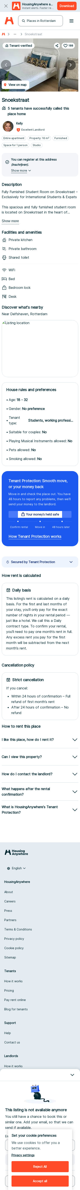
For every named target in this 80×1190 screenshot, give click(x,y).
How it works (13, 981)
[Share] (57, 46)
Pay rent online (15, 1000)
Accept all (40, 1181)
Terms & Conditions (18, 929)
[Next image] (70, 65)
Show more (10, 221)
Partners (10, 920)
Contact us (12, 1042)
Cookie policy (14, 948)
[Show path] (14, 34)
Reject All (40, 1166)
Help (7, 1033)
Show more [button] (19, 170)
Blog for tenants (16, 1009)
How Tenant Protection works (35, 536)
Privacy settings (23, 1155)
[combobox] (16, 868)
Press (8, 910)
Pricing (9, 990)
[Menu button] (71, 21)
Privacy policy (14, 938)
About (8, 892)
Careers (10, 901)
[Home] (9, 21)
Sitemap (10, 957)
